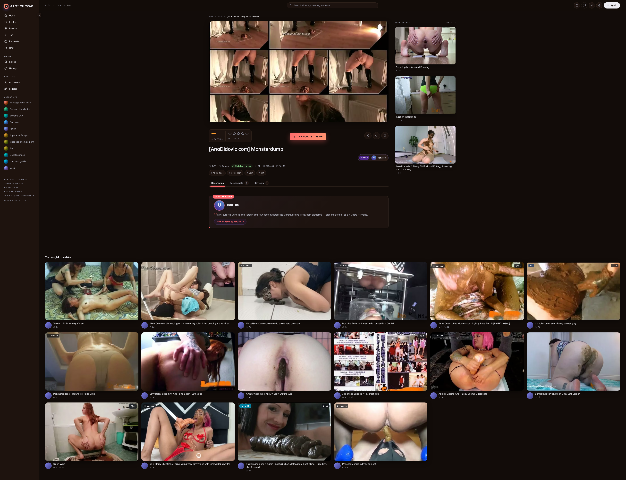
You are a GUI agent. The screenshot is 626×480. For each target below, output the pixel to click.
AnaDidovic (218, 173)
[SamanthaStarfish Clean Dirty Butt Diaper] (573, 365)
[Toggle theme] (592, 5)
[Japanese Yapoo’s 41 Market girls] (380, 365)
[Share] (368, 135)
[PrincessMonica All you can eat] (380, 435)
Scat (220, 17)
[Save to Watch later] (134, 265)
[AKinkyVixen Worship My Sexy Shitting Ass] (284, 365)
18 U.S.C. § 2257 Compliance (19, 196)
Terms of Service (13, 183)
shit (262, 173)
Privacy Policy (12, 187)
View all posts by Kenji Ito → (230, 221)
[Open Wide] (91, 435)
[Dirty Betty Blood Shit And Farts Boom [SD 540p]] (188, 365)
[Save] (385, 135)
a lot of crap (53, 5)
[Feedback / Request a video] (584, 5)
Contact (22, 179)
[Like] (376, 135)
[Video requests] (577, 5)
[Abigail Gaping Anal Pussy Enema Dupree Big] (477, 365)
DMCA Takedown (13, 192)
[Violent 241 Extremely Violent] (91, 295)
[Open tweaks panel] (599, 5)
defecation (236, 173)
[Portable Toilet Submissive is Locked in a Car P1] (380, 295)
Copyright (10, 179)
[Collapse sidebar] (39, 15)
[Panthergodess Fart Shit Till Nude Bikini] (91, 365)
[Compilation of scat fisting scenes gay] (573, 295)
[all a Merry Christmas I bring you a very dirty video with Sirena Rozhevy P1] (188, 435)
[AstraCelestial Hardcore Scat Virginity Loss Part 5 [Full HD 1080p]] (477, 295)
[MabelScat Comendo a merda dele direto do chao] (284, 295)
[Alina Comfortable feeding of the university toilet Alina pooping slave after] (188, 295)
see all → (451, 23)
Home (211, 17)
